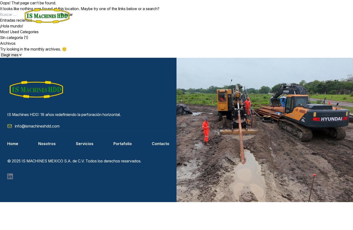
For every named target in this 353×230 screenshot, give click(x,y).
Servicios (84, 143)
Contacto (160, 143)
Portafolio (122, 143)
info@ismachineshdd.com (37, 126)
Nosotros (47, 143)
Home (12, 143)
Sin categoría (11, 37)
